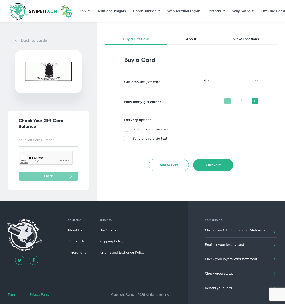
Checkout (213, 165)
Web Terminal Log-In (183, 11)
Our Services (108, 230)
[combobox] (231, 80)
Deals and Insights (111, 11)
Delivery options (137, 119)
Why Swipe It (243, 11)
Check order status (219, 273)
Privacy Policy (39, 295)
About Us (74, 230)
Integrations (76, 252)
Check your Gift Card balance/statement (235, 230)
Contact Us (75, 241)
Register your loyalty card (224, 244)
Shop (81, 11)
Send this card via (151, 129)
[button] (88, 11)
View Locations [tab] (246, 39)
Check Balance (144, 11)
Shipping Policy (111, 241)
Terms (12, 295)
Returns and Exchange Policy (121, 252)
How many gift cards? (142, 101)
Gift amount (143, 81)
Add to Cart (168, 165)
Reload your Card (218, 288)
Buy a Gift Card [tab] (136, 39)
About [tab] (191, 39)
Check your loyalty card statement (231, 259)
